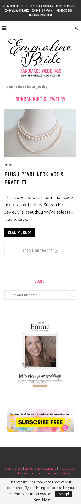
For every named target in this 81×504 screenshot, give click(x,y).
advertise (67, 469)
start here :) (13, 469)
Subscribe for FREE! (14, 5)
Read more (17, 232)
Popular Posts (65, 5)
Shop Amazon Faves (17, 10)
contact (30, 473)
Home (8, 86)
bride (8, 165)
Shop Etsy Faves (42, 10)
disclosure (47, 473)
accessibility (46, 469)
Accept (64, 494)
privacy (64, 473)
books (16, 473)
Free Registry (64, 10)
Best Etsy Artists (41, 5)
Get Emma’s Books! (40, 15)
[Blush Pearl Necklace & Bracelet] (40, 133)
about (29, 469)
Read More (42, 499)
